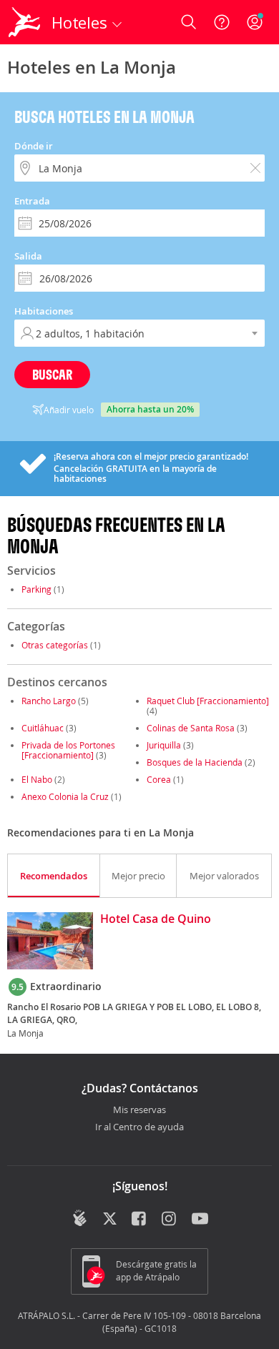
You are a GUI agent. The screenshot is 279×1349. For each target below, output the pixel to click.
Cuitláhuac (42, 727)
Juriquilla (164, 745)
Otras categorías (54, 645)
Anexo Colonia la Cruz (65, 796)
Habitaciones (43, 311)
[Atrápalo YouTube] (200, 1219)
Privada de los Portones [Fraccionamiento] (68, 750)
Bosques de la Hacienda (195, 762)
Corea (159, 779)
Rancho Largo (48, 700)
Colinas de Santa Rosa (191, 727)
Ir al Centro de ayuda (139, 1127)
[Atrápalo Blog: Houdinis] (80, 1218)
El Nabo (36, 779)
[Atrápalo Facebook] (140, 1219)
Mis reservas (139, 1110)
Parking (36, 589)
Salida (28, 256)
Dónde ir (33, 146)
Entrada (32, 201)
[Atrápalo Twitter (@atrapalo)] (110, 1219)
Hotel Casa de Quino (155, 919)
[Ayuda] (221, 22)
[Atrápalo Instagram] (170, 1219)
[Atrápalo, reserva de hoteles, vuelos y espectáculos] (24, 22)
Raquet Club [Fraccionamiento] (208, 700)
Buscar (52, 374)
